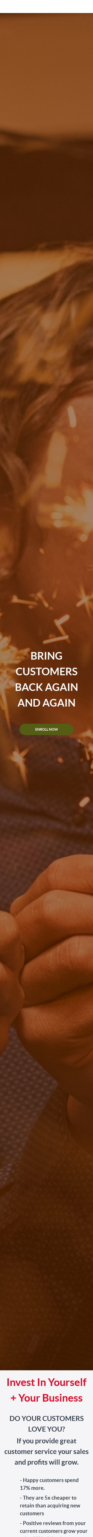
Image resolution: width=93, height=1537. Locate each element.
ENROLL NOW (46, 729)
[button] (86, 6)
